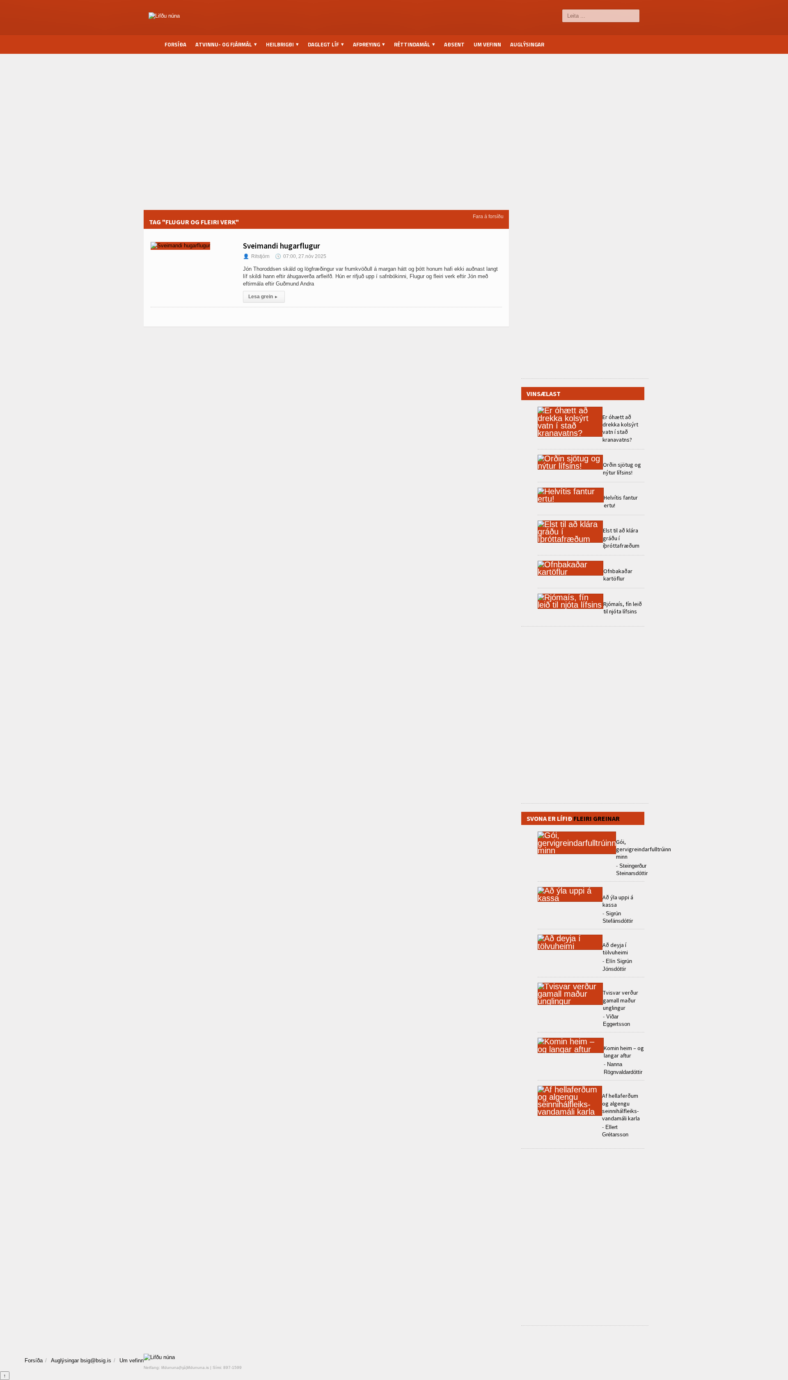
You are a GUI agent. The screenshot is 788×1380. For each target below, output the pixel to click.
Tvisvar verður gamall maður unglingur (620, 1000)
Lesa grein (262, 296)
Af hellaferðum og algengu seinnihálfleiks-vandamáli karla (621, 1107)
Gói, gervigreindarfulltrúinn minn (643, 849)
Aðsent (454, 44)
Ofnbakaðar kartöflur (617, 574)
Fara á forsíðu (488, 216)
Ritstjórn (256, 256)
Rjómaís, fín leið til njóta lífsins (622, 607)
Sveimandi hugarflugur (281, 246)
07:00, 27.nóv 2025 (300, 256)
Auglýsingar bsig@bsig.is (81, 1360)
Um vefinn (487, 44)
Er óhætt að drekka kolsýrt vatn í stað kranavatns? (620, 428)
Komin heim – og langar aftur (624, 1051)
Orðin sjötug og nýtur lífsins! (622, 468)
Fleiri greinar (596, 818)
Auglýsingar (527, 44)
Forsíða (175, 44)
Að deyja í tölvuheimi (615, 948)
